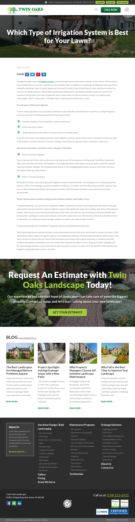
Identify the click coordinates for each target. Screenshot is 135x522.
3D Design (43, 436)
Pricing (41, 478)
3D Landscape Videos (48, 463)
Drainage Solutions (111, 424)
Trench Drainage (109, 456)
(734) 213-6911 (88, 2)
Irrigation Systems (46, 450)
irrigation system (46, 81)
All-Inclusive (76, 429)
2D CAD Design (45, 433)
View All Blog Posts (27, 338)
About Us (106, 463)
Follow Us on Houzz (14, 503)
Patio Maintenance (78, 470)
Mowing (74, 449)
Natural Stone (45, 446)
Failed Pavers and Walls (111, 446)
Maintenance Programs (82, 424)
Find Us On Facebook (9, 503)
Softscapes (44, 460)
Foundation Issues (110, 443)
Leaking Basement (110, 429)
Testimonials (76, 473)
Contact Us (107, 467)
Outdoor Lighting (46, 453)
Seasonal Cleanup (78, 439)
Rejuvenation (76, 466)
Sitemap (44, 520)
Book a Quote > (17, 452)
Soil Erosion (107, 432)
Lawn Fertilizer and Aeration (82, 443)
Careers (100, 2)
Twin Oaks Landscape (16, 494)
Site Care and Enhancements (83, 446)
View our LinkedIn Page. (19, 503)
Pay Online (122, 2)
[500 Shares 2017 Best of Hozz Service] (120, 504)
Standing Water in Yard (111, 439)
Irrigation (74, 456)
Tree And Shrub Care (79, 453)
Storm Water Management (113, 436)
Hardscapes (44, 457)
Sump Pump (107, 460)
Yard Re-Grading (109, 449)
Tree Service (76, 463)
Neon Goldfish (123, 520)
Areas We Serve (46, 482)
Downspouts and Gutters (113, 453)
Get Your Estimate (67, 312)
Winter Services (77, 460)
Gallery (110, 2)
